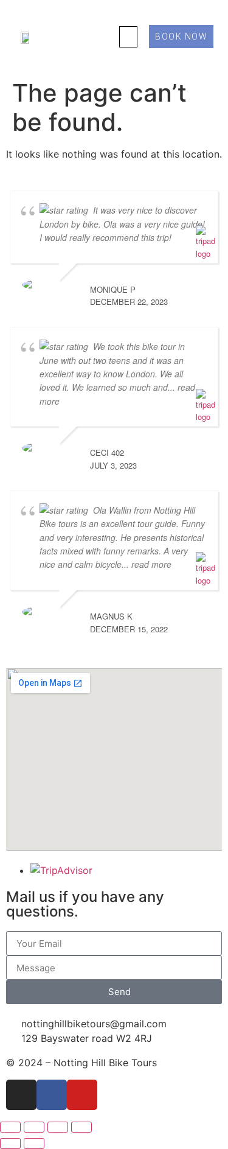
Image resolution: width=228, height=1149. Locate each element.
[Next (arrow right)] (34, 1143)
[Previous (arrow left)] (10, 1143)
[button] (128, 36)
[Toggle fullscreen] (34, 1127)
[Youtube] (82, 1095)
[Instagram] (21, 1095)
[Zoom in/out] (10, 1127)
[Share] (57, 1127)
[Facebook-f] (51, 1095)
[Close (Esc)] (81, 1127)
